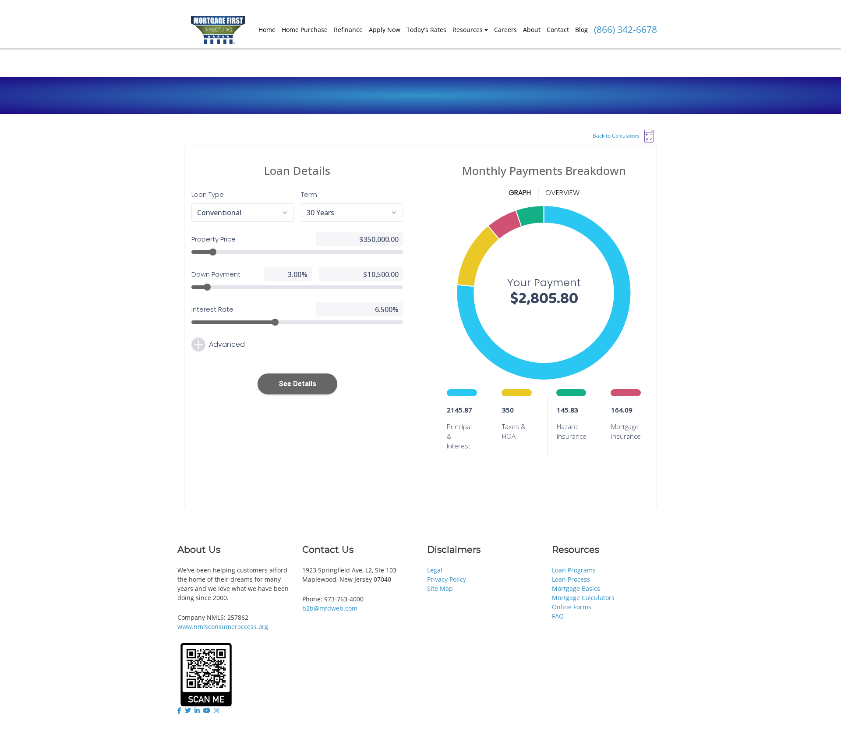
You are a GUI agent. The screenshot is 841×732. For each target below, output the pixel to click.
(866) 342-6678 (625, 29)
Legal (434, 570)
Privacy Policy (446, 579)
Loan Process (571, 579)
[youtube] (206, 710)
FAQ (558, 616)
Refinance (348, 29)
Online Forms (571, 607)
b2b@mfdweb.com (329, 608)
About (532, 29)
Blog (581, 29)
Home (267, 29)
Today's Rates (426, 29)
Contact (558, 29)
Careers (505, 29)
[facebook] (180, 710)
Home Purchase (305, 29)
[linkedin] (197, 710)
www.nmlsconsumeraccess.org (222, 626)
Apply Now (384, 29)
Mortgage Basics (576, 588)
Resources (467, 29)
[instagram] (216, 710)
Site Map (440, 588)
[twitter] (188, 710)
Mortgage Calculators (583, 597)
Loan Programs (574, 570)
